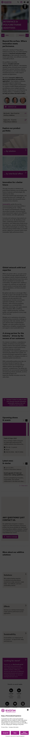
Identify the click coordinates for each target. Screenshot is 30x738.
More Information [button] (24, 733)
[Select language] (28, 710)
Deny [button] (15, 733)
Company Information (13, 727)
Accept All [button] (5, 733)
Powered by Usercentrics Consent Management (15, 736)
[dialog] (15, 723)
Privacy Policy (4, 727)
